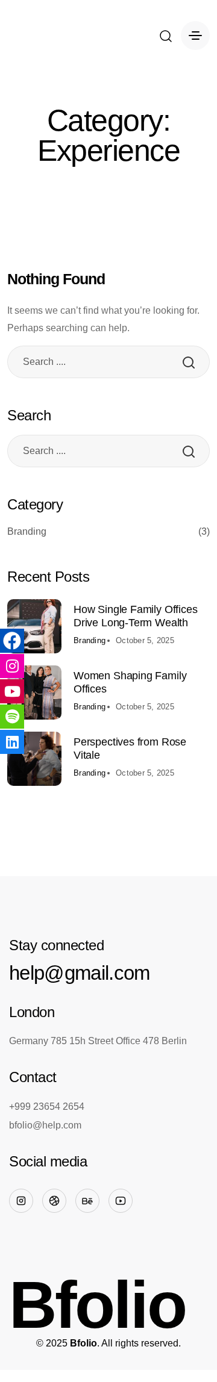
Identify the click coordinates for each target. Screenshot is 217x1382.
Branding (108, 531)
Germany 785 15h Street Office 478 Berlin (98, 1041)
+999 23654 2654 (46, 1106)
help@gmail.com (79, 973)
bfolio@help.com (45, 1125)
